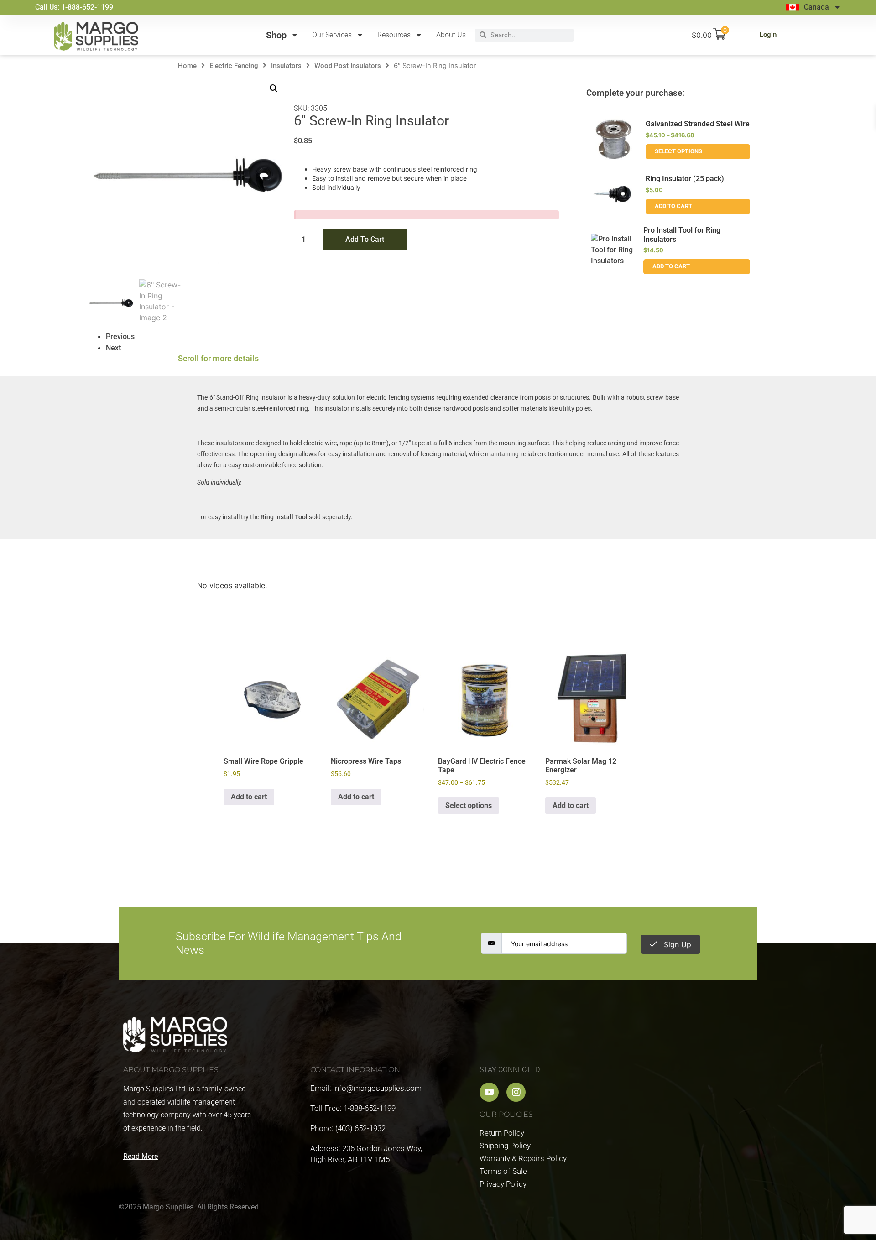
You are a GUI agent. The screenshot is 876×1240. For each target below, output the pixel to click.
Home (187, 66)
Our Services (332, 35)
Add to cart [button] (249, 796)
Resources (394, 35)
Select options (678, 151)
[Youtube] (489, 1092)
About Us (451, 35)
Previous (120, 336)
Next (113, 348)
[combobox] (530, 35)
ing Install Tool (286, 517)
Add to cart (364, 239)
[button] (274, 88)
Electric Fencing (233, 66)
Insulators (286, 66)
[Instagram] (516, 1092)
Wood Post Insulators (347, 66)
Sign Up (676, 944)
